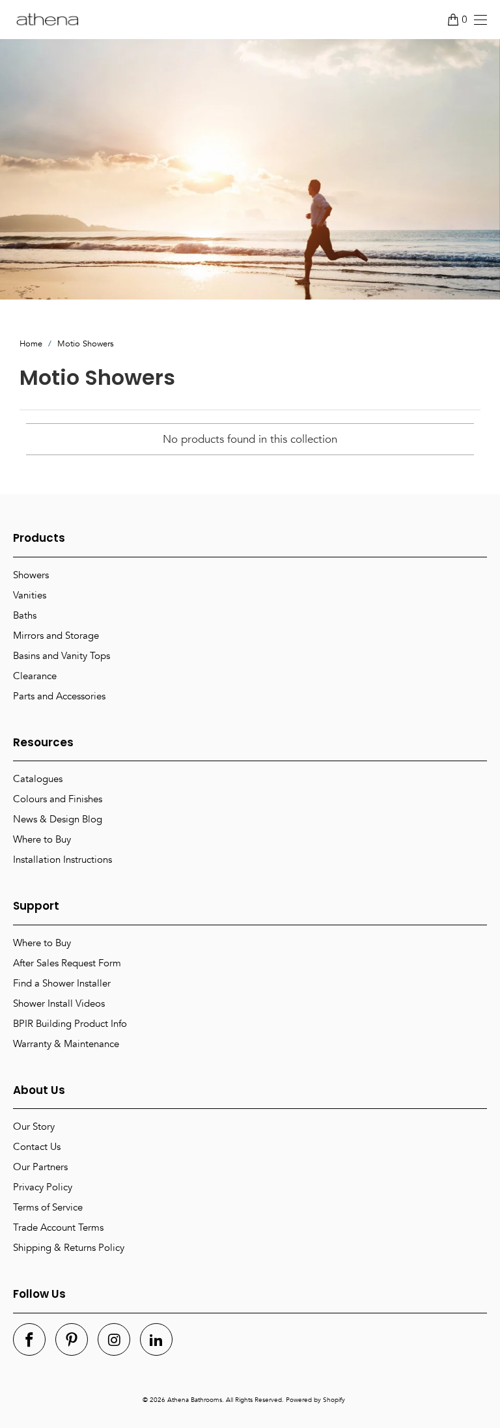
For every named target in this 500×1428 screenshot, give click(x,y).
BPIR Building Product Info (70, 1023)
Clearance (35, 675)
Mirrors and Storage (56, 635)
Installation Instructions (62, 859)
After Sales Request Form (67, 963)
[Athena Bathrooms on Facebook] (29, 1339)
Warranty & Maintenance (66, 1043)
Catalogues (37, 778)
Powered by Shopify (315, 1400)
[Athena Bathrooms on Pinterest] (71, 1339)
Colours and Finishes (57, 798)
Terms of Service (48, 1207)
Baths (24, 615)
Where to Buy (42, 839)
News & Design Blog (57, 819)
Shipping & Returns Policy (68, 1247)
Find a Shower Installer (62, 983)
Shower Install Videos (59, 1003)
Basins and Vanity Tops (61, 655)
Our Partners (40, 1166)
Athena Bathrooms (194, 1400)
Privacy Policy (42, 1187)
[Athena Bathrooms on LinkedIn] (156, 1339)
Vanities (29, 595)
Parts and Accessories (59, 696)
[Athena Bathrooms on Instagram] (114, 1339)
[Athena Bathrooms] (47, 19)
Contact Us (37, 1146)
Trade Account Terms (58, 1227)
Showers (31, 574)
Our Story (34, 1126)
